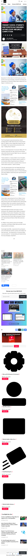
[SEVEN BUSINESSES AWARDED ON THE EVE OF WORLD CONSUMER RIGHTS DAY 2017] (18, 255)
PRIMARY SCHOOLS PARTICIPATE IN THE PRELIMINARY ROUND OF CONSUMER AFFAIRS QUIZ (6, 262)
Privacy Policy (19, 555)
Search (16, 346)
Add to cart (5, 378)
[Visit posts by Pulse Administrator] (3, 39)
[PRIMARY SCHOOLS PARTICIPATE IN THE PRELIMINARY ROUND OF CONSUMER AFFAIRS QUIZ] (6, 255)
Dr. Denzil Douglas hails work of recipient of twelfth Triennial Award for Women (9, 542)
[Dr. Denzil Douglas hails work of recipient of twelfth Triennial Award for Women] (23, 542)
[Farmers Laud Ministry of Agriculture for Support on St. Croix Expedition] (23, 518)
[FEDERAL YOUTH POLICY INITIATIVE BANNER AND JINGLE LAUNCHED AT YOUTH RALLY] (6, 271)
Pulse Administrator (10, 38)
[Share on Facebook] (5, 35)
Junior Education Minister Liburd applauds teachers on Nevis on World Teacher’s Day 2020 (9, 525)
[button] (2, 1)
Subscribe (23, 296)
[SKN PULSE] (5, 1)
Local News (5, 22)
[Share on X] (7, 35)
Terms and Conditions (10, 555)
